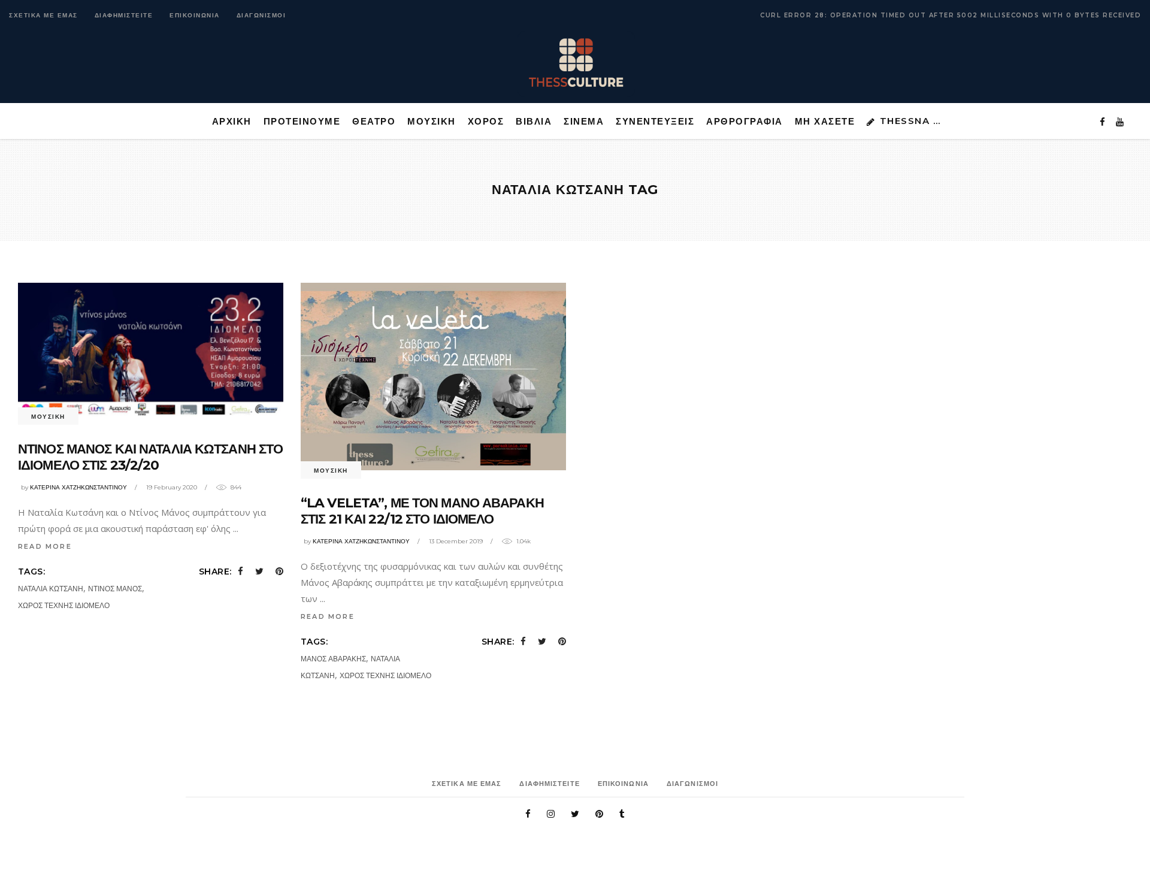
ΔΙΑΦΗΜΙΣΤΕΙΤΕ (124, 15)
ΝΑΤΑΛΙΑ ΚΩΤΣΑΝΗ (50, 588)
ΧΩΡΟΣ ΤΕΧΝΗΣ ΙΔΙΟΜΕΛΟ (64, 605)
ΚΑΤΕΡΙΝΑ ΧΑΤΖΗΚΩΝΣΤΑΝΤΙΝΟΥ (78, 487)
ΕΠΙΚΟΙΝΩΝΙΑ (195, 15)
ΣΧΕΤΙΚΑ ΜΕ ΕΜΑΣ (43, 15)
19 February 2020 (171, 487)
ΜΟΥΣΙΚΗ (48, 417)
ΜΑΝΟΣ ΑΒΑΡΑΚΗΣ (333, 658)
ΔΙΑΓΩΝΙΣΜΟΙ (261, 15)
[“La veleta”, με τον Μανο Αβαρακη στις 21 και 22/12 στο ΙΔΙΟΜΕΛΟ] (433, 376)
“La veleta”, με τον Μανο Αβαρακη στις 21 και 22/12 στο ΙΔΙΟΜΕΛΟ (422, 511)
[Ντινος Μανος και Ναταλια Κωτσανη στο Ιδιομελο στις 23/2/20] (150, 349)
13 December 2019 (456, 541)
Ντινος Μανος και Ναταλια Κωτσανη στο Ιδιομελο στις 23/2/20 (150, 457)
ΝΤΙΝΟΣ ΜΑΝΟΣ (115, 588)
